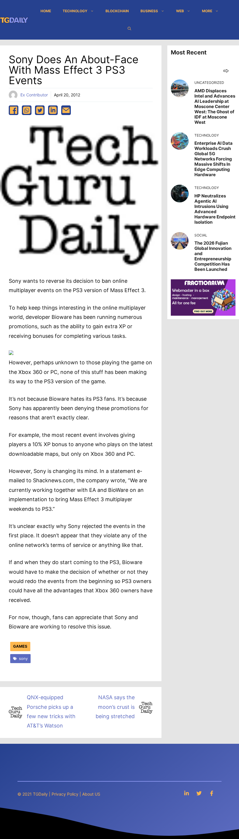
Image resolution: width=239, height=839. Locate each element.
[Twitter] (199, 793)
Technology (75, 11)
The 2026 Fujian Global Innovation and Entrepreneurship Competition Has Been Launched (212, 256)
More (207, 11)
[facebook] (13, 110)
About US (91, 794)
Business (149, 11)
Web (180, 11)
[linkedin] (53, 110)
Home (46, 11)
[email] (66, 110)
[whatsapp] (26, 110)
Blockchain (117, 11)
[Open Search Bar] (129, 28)
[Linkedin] (186, 793)
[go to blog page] (226, 71)
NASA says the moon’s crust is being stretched (115, 706)
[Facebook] (211, 793)
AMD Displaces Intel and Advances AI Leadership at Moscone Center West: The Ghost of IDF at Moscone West (214, 106)
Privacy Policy (65, 794)
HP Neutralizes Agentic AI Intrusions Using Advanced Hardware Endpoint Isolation (215, 209)
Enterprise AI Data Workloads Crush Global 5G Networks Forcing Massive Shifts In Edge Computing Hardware (213, 158)
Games (20, 646)
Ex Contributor (34, 94)
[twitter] (40, 110)
